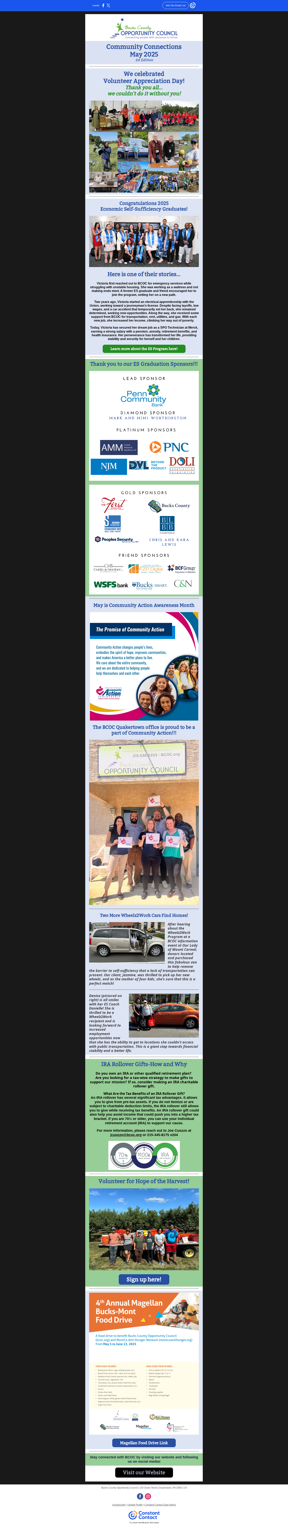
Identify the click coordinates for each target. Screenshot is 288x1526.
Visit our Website (144, 1473)
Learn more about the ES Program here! (144, 349)
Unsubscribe (119, 1504)
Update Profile (135, 1504)
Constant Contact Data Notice (160, 1504)
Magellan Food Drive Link (144, 1443)
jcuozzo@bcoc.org (126, 1135)
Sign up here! (144, 1279)
